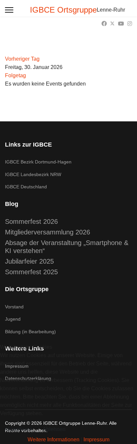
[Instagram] (129, 24)
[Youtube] (121, 24)
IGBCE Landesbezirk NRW (33, 174)
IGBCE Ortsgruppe (63, 10)
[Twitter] (112, 24)
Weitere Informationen (53, 439)
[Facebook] (104, 24)
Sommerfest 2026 (31, 221)
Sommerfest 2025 (31, 272)
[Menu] (9, 10)
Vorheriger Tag (22, 59)
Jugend (13, 319)
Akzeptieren (18, 429)
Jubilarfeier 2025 (29, 261)
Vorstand (14, 306)
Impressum (96, 439)
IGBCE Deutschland (26, 186)
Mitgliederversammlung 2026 (47, 232)
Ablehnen (54, 429)
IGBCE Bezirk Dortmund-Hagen (38, 161)
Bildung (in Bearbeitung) (30, 331)
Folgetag (15, 75)
